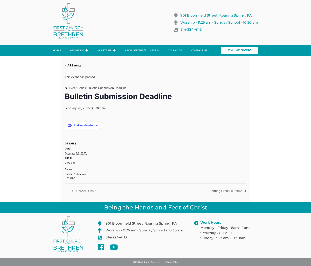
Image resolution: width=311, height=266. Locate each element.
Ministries (104, 50)
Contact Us (199, 50)
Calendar (175, 50)
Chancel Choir (85, 191)
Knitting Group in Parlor (226, 191)
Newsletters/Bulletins (142, 50)
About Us (77, 50)
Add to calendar (83, 125)
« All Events (73, 65)
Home (57, 50)
